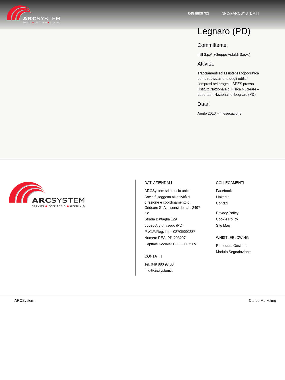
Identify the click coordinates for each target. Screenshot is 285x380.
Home (142, 313)
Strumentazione (142, 347)
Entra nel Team (142, 365)
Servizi (142, 330)
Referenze (142, 339)
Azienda (142, 322)
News (142, 356)
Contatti (142, 373)
